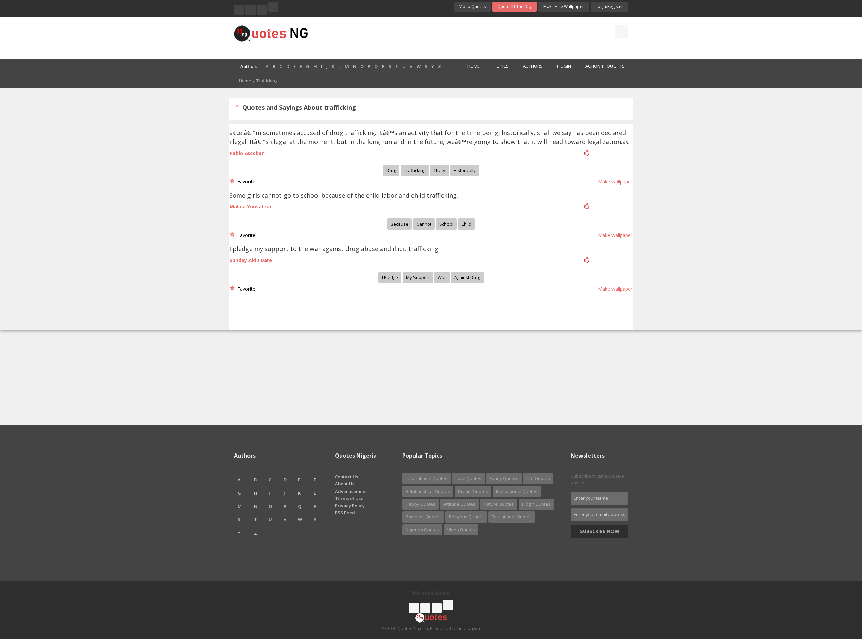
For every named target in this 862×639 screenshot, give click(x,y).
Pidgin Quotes (536, 504)
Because (399, 224)
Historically (465, 170)
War (442, 277)
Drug (391, 170)
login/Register (609, 6)
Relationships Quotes (428, 491)
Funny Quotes (504, 478)
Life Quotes (538, 478)
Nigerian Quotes (422, 530)
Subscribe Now (599, 531)
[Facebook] (239, 10)
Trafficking (414, 170)
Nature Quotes (499, 504)
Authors (533, 66)
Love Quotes (469, 478)
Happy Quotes (420, 504)
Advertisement (351, 491)
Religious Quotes (466, 517)
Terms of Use (349, 498)
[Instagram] (262, 10)
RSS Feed (345, 513)
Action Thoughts (605, 66)
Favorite (245, 181)
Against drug (467, 277)
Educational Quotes (512, 517)
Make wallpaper (615, 181)
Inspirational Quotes (426, 478)
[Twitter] (250, 10)
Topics (501, 66)
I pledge (390, 277)
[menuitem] (470, 66)
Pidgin (564, 66)
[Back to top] (840, 596)
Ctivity (439, 170)
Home (473, 66)
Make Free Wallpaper (563, 6)
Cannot (424, 224)
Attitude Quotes (459, 504)
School (446, 224)
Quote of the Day (514, 6)
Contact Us (346, 477)
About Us (344, 484)
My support (418, 277)
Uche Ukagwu (466, 628)
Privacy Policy (350, 506)
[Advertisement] (457, 37)
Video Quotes (472, 6)
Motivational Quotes (516, 491)
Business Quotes (423, 517)
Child (466, 224)
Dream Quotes (473, 491)
